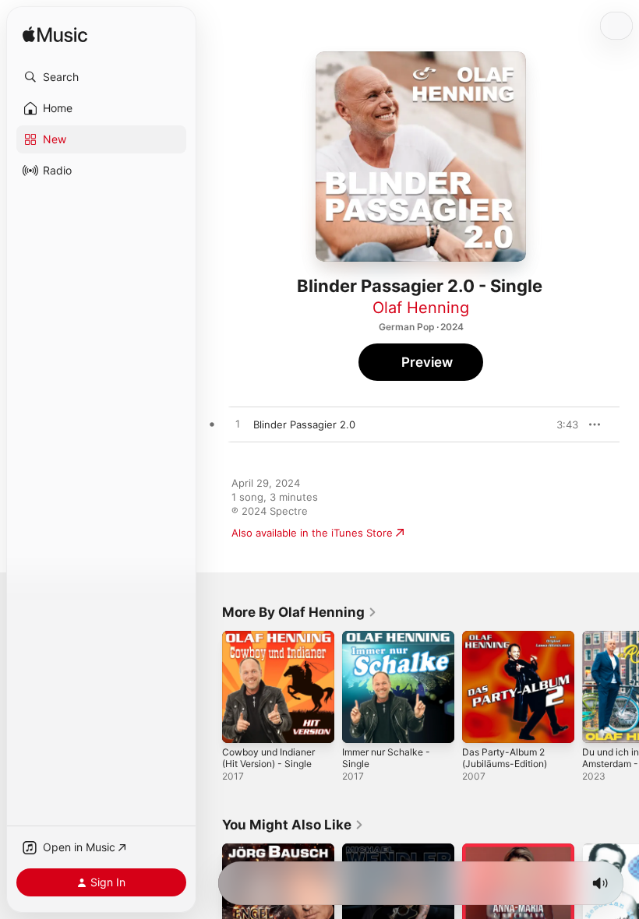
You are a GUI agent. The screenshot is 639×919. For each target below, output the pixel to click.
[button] (101, 77)
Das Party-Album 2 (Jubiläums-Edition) (504, 757)
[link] (299, 612)
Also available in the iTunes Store (312, 532)
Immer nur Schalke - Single (386, 757)
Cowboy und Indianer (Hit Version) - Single (268, 757)
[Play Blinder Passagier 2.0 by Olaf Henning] (237, 424)
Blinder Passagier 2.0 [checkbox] (304, 424)
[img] (55, 35)
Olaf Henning (420, 307)
